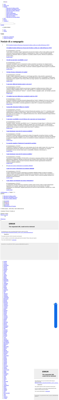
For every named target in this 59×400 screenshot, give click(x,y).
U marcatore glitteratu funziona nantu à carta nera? (19, 84)
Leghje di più (9, 57)
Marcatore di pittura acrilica (12, 8)
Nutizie (5, 31)
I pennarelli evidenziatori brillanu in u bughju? (17, 107)
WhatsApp (3, 219)
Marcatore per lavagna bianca (13, 17)
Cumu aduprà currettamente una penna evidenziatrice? (20, 180)
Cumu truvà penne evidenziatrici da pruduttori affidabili (20, 168)
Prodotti (5, 6)
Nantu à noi (6, 5)
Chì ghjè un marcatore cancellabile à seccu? (17, 60)
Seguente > (5, 192)
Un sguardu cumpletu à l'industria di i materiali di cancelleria (21, 143)
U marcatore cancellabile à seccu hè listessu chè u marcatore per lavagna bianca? (26, 119)
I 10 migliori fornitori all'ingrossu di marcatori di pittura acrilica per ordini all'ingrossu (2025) (29, 47)
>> (8, 192)
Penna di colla (9, 12)
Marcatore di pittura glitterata (12, 10)
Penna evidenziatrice (11, 13)
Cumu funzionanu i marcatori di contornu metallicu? (19, 154)
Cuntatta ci (5, 21)
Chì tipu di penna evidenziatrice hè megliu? (16, 72)
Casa (4, 4)
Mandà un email (4, 214)
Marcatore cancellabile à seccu (13, 9)
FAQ (4, 18)
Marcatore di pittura (10, 15)
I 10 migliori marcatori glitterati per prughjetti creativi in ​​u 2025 (21, 96)
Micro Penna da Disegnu (12, 14)
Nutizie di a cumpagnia (8, 36)
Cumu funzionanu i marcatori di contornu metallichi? (19, 131)
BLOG (5, 19)
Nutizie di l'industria (8, 38)
